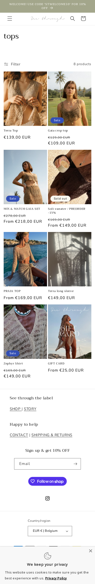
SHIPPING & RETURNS (51, 435)
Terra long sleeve (61, 291)
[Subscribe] (75, 464)
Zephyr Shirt (13, 364)
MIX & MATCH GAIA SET (22, 209)
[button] (9, 18)
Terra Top (11, 131)
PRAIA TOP (12, 291)
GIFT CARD (56, 364)
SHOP (16, 408)
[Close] (90, 550)
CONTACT (19, 435)
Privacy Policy (56, 578)
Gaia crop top (58, 131)
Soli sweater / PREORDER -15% (67, 211)
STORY (30, 408)
